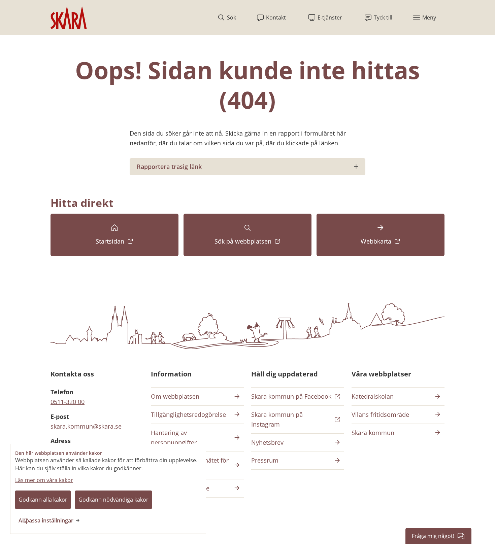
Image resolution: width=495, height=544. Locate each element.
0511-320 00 (68, 402)
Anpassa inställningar (46, 520)
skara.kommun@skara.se (86, 426)
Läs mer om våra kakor (44, 480)
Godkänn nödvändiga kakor (113, 499)
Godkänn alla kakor (43, 499)
